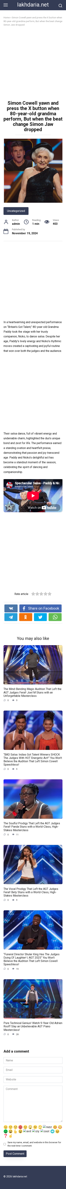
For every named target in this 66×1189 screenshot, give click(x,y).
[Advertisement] (33, 64)
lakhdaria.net (33, 4)
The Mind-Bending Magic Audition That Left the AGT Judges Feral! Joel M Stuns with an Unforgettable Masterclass (32, 692)
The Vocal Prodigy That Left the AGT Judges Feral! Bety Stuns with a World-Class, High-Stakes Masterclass (31, 892)
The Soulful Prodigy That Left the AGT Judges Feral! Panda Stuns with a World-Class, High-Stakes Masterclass (32, 827)
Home (7, 17)
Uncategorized (16, 211)
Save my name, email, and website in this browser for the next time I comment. (34, 1144)
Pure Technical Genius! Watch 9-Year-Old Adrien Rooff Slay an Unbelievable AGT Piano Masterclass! (33, 1026)
